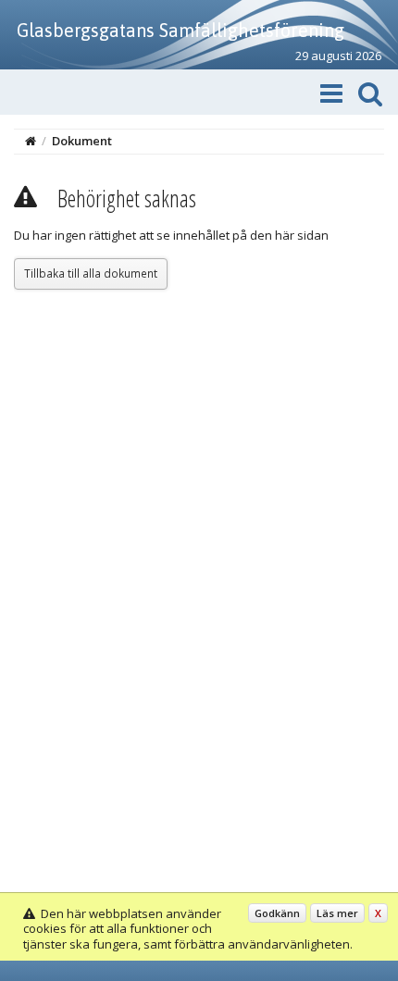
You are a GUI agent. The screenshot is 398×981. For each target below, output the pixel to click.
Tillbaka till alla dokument (90, 273)
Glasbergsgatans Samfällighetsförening (180, 30)
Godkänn (277, 913)
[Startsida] (30, 140)
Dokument (82, 140)
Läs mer (337, 913)
